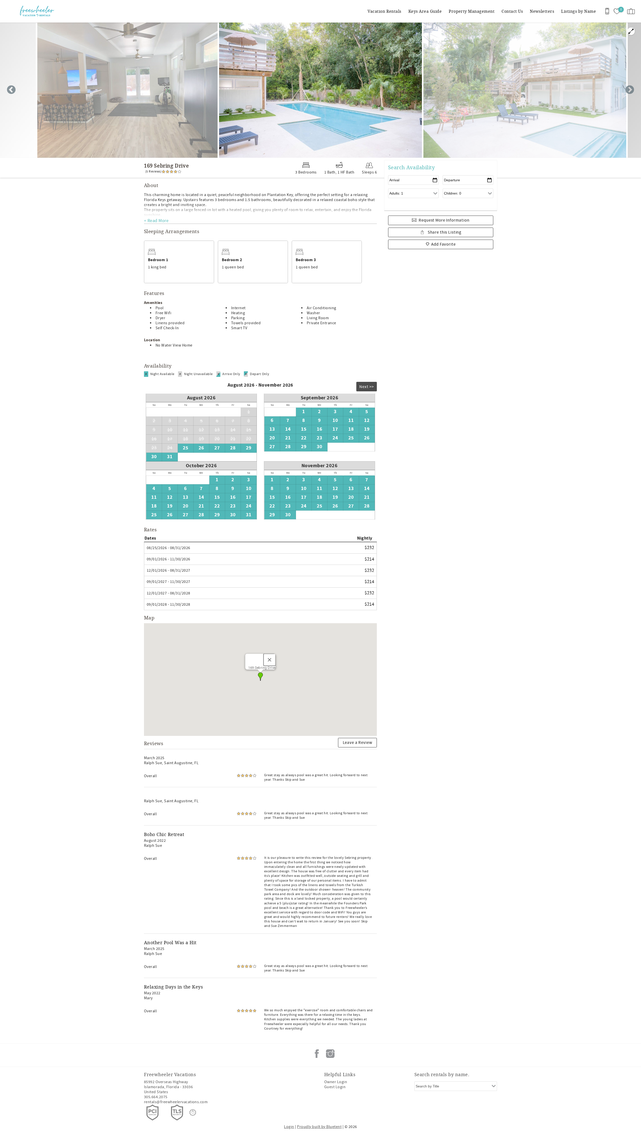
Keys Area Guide (425, 11)
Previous (11, 90)
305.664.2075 (156, 1096)
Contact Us (512, 11)
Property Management (472, 11)
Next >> (366, 387)
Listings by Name (578, 11)
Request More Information (444, 220)
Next (630, 90)
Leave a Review (357, 742)
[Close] (270, 660)
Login (289, 1126)
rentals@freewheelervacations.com (176, 1101)
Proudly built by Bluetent (319, 1126)
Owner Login (335, 1081)
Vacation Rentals (384, 11)
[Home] (38, 11)
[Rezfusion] (192, 1112)
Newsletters (542, 11)
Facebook (317, 1054)
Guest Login (335, 1086)
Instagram (330, 1054)
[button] (260, 676)
